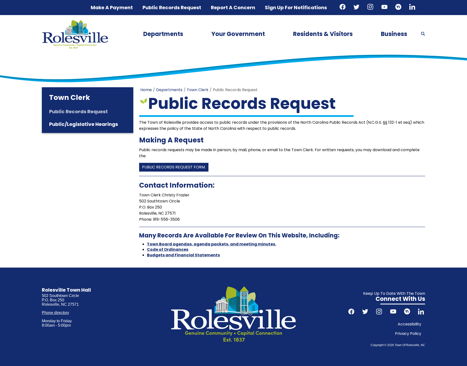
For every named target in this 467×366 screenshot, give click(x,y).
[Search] (423, 34)
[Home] (75, 21)
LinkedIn (412, 7)
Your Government (238, 34)
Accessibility (409, 324)
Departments (163, 34)
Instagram (371, 7)
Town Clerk (197, 90)
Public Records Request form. (174, 167)
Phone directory (55, 313)
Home (146, 90)
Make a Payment (112, 7)
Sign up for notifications (296, 7)
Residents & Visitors (323, 34)
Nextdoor (399, 7)
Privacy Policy (408, 333)
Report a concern (233, 7)
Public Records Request (172, 7)
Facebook (343, 7)
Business (394, 34)
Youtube (385, 7)
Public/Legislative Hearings (83, 124)
